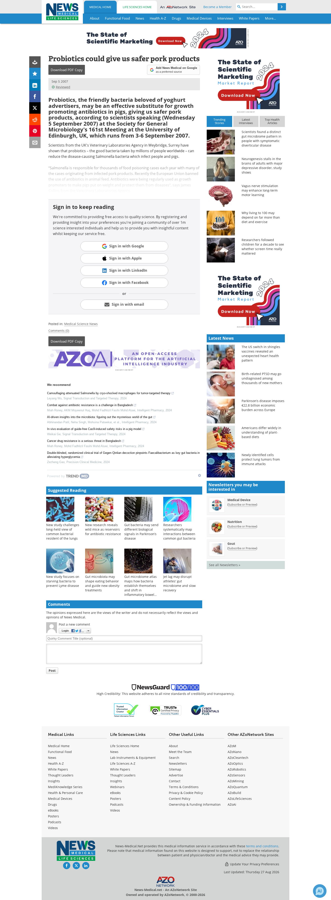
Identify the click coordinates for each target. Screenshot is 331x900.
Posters (53, 816)
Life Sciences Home (137, 7)
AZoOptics (235, 763)
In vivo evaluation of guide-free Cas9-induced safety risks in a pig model (94, 429)
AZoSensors (236, 775)
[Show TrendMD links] (199, 475)
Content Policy (179, 798)
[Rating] (35, 73)
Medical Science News (81, 324)
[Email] (35, 142)
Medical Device (238, 500)
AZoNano (234, 752)
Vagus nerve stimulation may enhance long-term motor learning (260, 190)
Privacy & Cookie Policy (186, 793)
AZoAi (232, 804)
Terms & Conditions (184, 787)
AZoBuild (234, 793)
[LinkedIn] (35, 85)
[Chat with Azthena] (319, 891)
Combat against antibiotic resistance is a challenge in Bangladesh (90, 405)
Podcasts (54, 822)
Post (52, 670)
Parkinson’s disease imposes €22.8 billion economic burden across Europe (263, 405)
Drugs (52, 804)
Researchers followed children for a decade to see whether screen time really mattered (263, 247)
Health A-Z (56, 763)
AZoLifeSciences (240, 798)
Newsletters (178, 763)
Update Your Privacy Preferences (254, 864)
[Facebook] (35, 96)
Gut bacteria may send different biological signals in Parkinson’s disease (141, 531)
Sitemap (175, 769)
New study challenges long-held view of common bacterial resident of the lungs (62, 531)
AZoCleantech (238, 757)
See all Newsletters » (224, 565)
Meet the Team (180, 752)
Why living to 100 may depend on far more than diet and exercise (261, 217)
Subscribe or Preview (242, 504)
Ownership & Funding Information (195, 804)
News (52, 757)
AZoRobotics (237, 769)
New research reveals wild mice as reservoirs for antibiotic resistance (103, 529)
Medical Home (100, 7)
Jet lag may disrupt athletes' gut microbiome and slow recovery (179, 583)
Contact (174, 781)
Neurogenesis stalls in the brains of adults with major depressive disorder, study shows (262, 165)
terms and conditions (262, 846)
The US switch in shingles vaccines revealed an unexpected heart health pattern (261, 353)
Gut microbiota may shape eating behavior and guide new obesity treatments (102, 583)
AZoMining (236, 781)
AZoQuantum (238, 787)
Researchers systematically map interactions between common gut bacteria (179, 531)
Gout (231, 543)
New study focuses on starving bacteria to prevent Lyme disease (62, 581)
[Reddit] (35, 119)
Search (174, 757)
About (173, 746)
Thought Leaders (60, 775)
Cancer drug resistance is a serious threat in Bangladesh (84, 441)
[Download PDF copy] (35, 62)
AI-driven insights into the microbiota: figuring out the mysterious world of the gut (99, 417)
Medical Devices (60, 798)
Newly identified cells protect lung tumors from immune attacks (261, 459)
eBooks (53, 810)
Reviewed (63, 87)
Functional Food (60, 752)
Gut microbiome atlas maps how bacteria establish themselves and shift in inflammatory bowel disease (140, 587)
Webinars (117, 787)
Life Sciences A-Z (122, 763)
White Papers (58, 769)
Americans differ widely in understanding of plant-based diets (261, 432)
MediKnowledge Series (65, 787)
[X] (35, 108)
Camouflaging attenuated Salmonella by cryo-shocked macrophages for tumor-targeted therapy (108, 393)
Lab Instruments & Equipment (133, 757)
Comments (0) (58, 330)
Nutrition (234, 522)
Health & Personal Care (65, 793)
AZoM (232, 746)
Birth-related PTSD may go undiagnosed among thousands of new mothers (262, 378)
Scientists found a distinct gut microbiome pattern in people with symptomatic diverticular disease (261, 138)
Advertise (176, 775)
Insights (54, 781)
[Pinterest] (35, 131)
